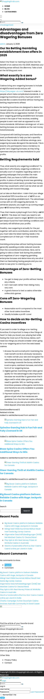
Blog (7, 9)
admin (3, 44)
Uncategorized (6, 25)
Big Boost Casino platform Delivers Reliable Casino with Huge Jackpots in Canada (21, 497)
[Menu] (1, 16)
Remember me (9, 694)
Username (4, 689)
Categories (10, 11)
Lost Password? (37, 692)
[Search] (1, 19)
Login (2, 698)
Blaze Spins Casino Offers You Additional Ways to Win (17, 450)
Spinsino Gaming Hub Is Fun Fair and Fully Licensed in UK (21, 429)
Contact (8, 662)
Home (7, 6)
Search (3, 506)
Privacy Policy (11, 660)
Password (4, 692)
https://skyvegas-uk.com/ (12, 91)
